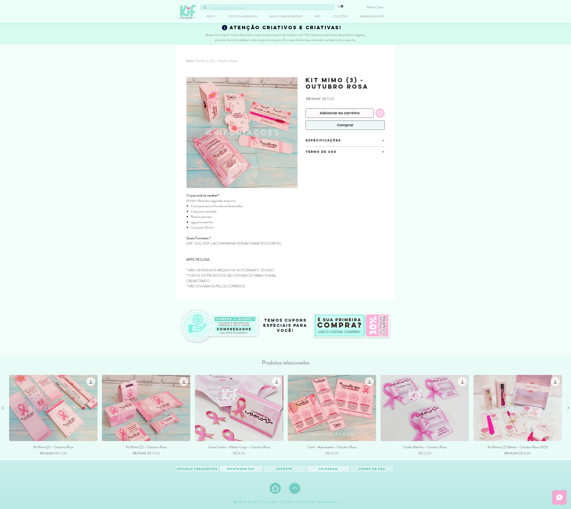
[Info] (225, 28)
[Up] (294, 488)
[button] (340, 6)
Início (190, 60)
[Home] (275, 488)
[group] (285, 415)
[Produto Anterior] (2, 408)
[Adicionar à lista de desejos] (380, 113)
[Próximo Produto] (568, 408)
